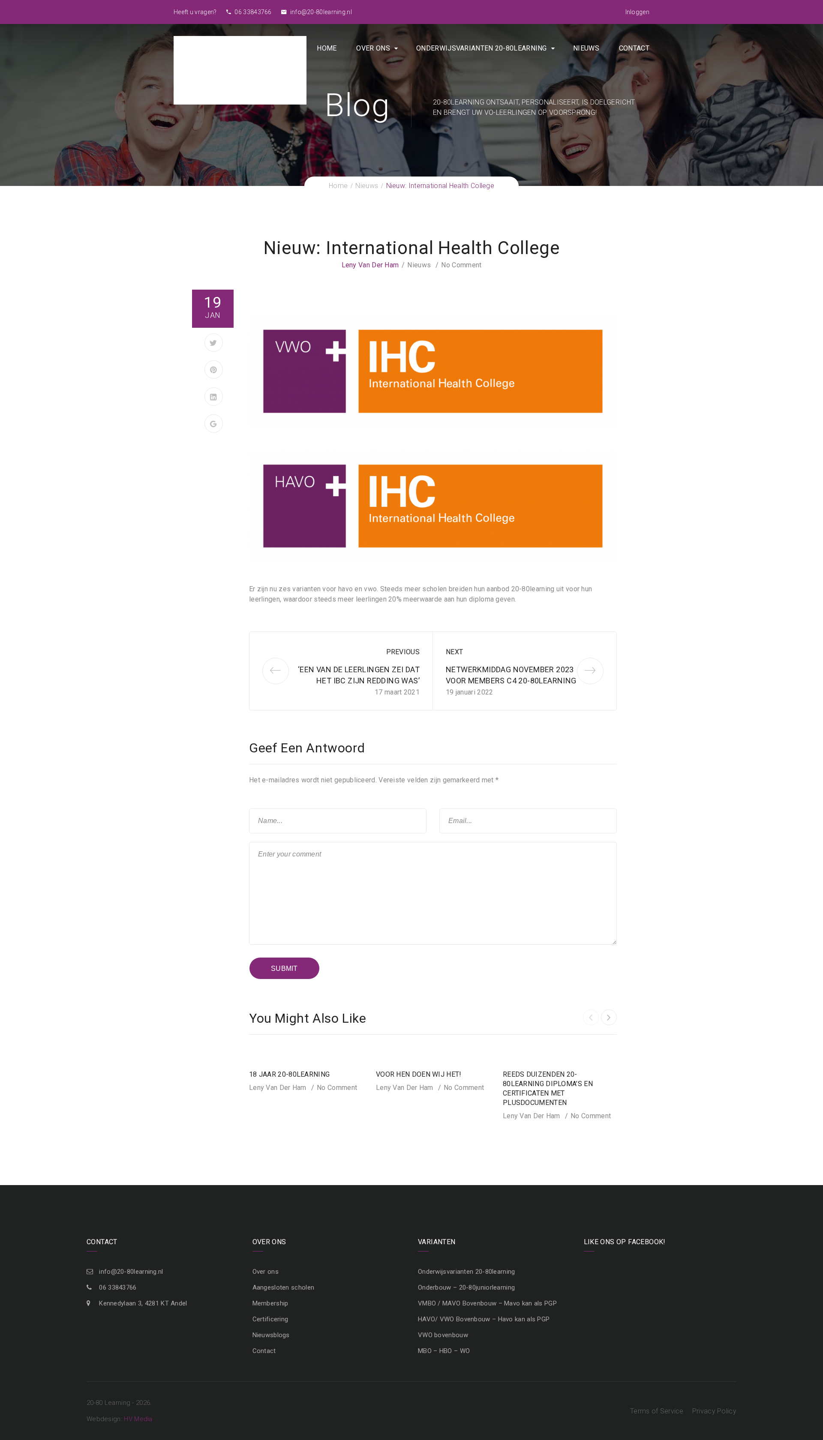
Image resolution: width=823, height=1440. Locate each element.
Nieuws (586, 48)
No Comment (461, 265)
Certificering (270, 1319)
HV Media (138, 1419)
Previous (403, 652)
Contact (634, 48)
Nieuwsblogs (271, 1335)
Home (326, 48)
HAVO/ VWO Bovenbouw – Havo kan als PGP (484, 1319)
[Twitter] (213, 342)
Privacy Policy (714, 1411)
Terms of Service (657, 1411)
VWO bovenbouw (443, 1335)
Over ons (373, 48)
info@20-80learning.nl (320, 12)
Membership (270, 1303)
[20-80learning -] (240, 70)
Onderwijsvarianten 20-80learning (481, 48)
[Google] (213, 423)
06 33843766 (252, 12)
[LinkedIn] (213, 396)
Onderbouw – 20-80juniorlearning (466, 1287)
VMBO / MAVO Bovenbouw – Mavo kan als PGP (487, 1303)
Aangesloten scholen (283, 1287)
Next (454, 652)
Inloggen (637, 12)
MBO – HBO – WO (444, 1351)
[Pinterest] (213, 369)
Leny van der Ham (370, 265)
